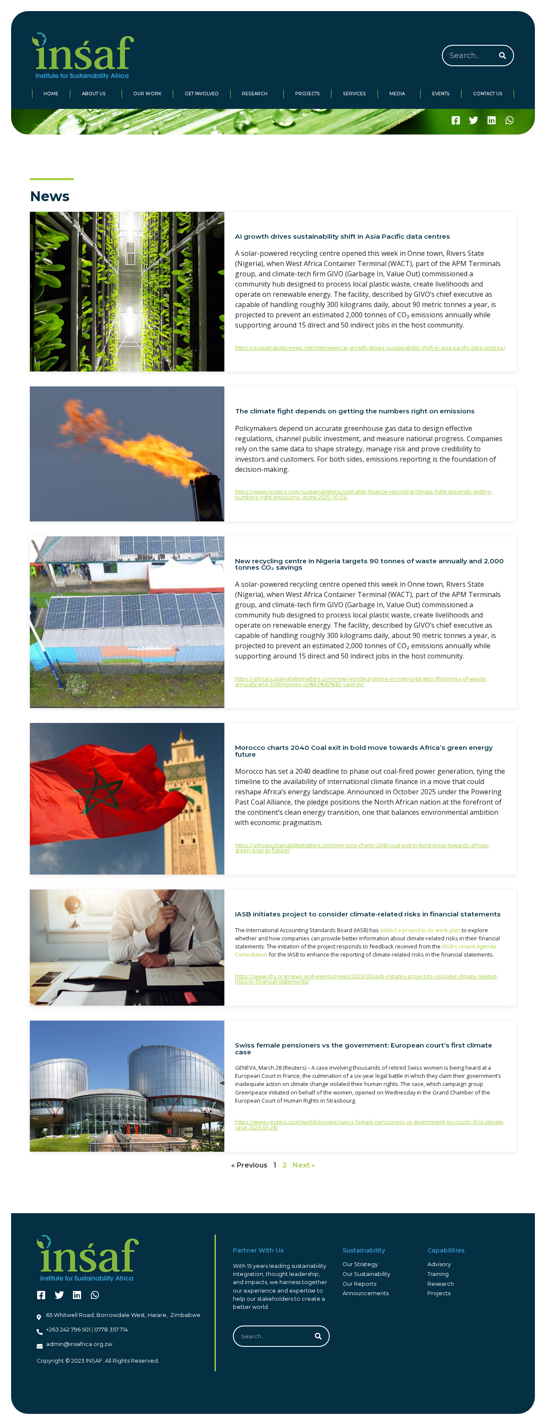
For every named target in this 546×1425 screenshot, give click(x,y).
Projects (307, 94)
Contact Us (487, 94)
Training (438, 1274)
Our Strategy (360, 1264)
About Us (94, 94)
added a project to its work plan (420, 930)
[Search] (502, 55)
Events (441, 94)
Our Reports (359, 1284)
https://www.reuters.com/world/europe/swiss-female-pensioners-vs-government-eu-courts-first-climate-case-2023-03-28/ (370, 1124)
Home (51, 94)
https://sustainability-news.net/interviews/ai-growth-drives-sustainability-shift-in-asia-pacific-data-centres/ (370, 347)
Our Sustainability (366, 1274)
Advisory (439, 1264)
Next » (304, 1165)
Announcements (366, 1293)
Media (397, 94)
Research (254, 94)
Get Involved (202, 94)
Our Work (147, 94)
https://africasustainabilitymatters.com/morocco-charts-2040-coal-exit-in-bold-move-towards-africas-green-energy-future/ (362, 847)
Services (354, 94)
